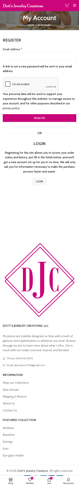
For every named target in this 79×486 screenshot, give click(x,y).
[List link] (39, 358)
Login (39, 181)
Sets (5, 448)
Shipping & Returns (15, 396)
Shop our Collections (16, 382)
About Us (9, 403)
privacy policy (11, 108)
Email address (12, 49)
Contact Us (10, 410)
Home (31, 25)
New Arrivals (11, 389)
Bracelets (9, 434)
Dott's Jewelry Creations (32, 471)
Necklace (8, 428)
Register (39, 118)
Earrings (8, 441)
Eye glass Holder (13, 455)
